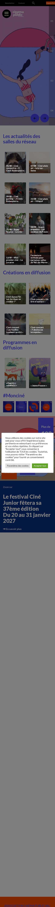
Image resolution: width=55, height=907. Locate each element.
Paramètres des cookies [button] (18, 466)
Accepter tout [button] (40, 466)
